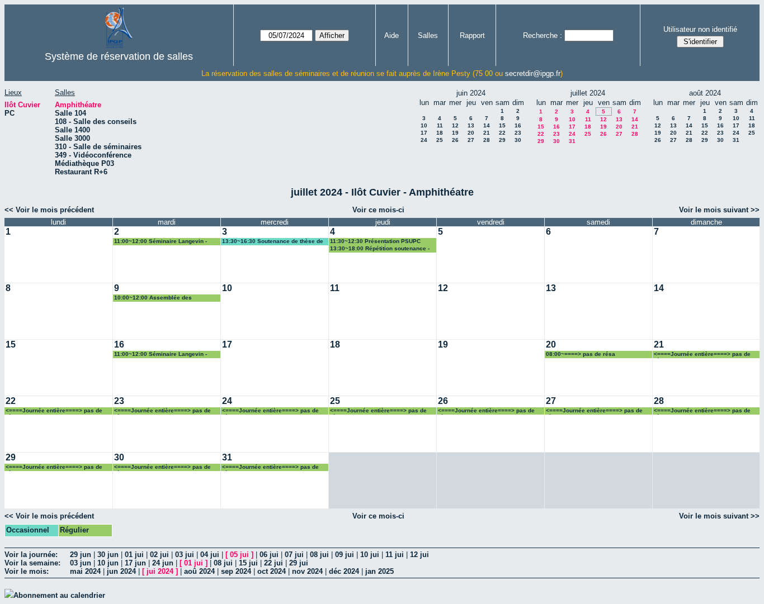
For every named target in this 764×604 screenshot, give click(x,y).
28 (486, 140)
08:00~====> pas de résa (580, 354)
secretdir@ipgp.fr (532, 73)
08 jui (319, 554)
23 (518, 133)
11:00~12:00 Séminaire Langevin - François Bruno (160, 241)
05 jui (239, 554)
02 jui (159, 554)
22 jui (273, 563)
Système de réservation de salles (119, 56)
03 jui (184, 554)
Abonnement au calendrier (59, 595)
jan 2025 (379, 571)
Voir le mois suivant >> (719, 210)
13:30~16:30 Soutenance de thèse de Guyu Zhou (272, 241)
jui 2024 (160, 571)
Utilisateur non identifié (700, 29)
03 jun (80, 563)
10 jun (108, 563)
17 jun (135, 563)
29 (502, 140)
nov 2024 (307, 571)
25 (439, 140)
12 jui (419, 554)
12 (455, 125)
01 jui (134, 554)
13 (471, 125)
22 (502, 133)
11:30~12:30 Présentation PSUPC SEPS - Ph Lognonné (375, 241)
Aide (391, 35)
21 (486, 133)
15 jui (248, 563)
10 (424, 125)
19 (455, 133)
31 (572, 141)
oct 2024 (271, 571)
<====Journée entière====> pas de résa (702, 354)
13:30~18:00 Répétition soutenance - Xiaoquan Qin (380, 249)
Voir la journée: (31, 554)
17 (424, 133)
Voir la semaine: (32, 563)
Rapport (472, 35)
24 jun (162, 563)
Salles (428, 35)
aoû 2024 (199, 571)
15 (502, 125)
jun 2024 (121, 571)
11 (440, 125)
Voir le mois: (26, 571)
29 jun (80, 554)
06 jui (269, 554)
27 (471, 140)
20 (471, 133)
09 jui (344, 554)
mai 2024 (85, 571)
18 (439, 133)
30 (518, 140)
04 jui (209, 554)
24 (424, 140)
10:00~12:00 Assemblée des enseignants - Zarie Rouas (153, 298)
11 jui (394, 554)
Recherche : (542, 35)
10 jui (369, 554)
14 (486, 125)
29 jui (298, 563)
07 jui (294, 554)
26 (455, 140)
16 (518, 125)
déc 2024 (344, 571)
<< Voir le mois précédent (49, 210)
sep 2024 (236, 571)
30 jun (108, 554)
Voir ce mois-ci (378, 210)
